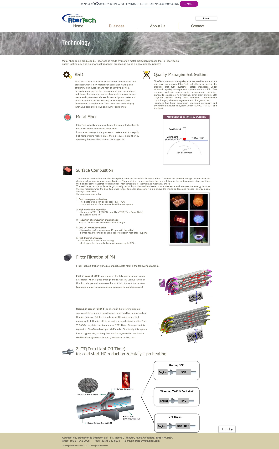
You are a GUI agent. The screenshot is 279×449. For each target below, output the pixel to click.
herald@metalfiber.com (146, 440)
